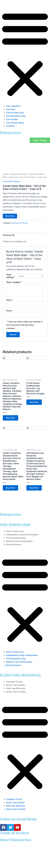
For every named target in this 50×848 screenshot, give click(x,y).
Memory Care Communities (19, 541)
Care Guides (12, 119)
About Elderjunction (15, 840)
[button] (25, 53)
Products (10, 126)
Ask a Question (13, 106)
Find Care (10, 109)
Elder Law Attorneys (15, 688)
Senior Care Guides (15, 685)
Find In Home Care (15, 112)
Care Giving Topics (15, 122)
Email (9, 311)
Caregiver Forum (14, 681)
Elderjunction (10, 133)
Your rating (10, 276)
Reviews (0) (9, 235)
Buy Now (10, 216)
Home (5, 174)
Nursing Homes (13, 544)
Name (9, 300)
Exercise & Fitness (18, 174)
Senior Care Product (16, 692)
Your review (14, 282)
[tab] (25, 235)
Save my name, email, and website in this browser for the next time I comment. (24, 324)
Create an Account (14, 833)
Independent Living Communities (22, 534)
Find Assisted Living (15, 116)
